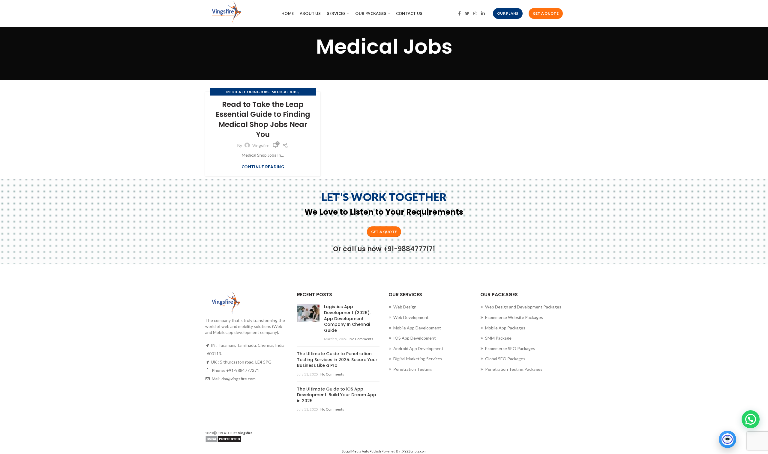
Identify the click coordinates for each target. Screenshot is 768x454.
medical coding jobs (248, 92)
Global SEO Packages (505, 358)
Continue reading (263, 167)
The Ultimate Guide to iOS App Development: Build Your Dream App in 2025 (336, 395)
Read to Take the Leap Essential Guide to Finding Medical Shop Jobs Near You (263, 119)
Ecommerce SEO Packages (510, 348)
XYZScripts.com (414, 451)
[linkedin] (483, 13)
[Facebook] (459, 13)
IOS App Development (414, 337)
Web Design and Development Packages (523, 306)
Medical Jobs (285, 92)
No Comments (361, 339)
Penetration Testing (412, 369)
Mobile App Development (417, 327)
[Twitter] (467, 13)
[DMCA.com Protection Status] (292, 439)
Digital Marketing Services (417, 358)
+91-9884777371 (242, 370)
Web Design (404, 306)
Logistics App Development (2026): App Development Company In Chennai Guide (347, 318)
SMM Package (498, 337)
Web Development (411, 317)
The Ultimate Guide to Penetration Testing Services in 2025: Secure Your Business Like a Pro (337, 359)
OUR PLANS (507, 13)
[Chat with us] (727, 439)
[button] (751, 419)
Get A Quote (546, 13)
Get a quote (384, 231)
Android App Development (418, 348)
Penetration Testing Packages (513, 369)
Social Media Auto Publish (361, 451)
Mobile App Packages (505, 327)
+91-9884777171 (409, 249)
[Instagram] (475, 13)
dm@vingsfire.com (238, 378)
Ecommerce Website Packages (514, 317)
